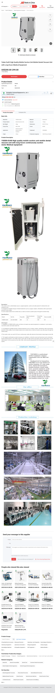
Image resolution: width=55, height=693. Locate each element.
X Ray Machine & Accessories (7, 642)
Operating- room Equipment (34, 642)
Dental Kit (5, 662)
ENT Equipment (31, 647)
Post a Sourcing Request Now (42, 559)
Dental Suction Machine (31, 676)
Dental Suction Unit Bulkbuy (32, 679)
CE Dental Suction (6, 679)
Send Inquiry (14, 76)
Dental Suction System (18, 679)
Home (2, 10)
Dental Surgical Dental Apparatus (27, 666)
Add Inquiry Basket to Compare (28, 55)
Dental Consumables (14, 662)
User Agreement (35, 687)
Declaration (42, 687)
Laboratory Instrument (19, 644)
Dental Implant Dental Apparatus (10, 666)
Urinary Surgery (44, 644)
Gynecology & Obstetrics (46, 642)
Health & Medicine (8, 10)
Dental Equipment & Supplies (19, 10)
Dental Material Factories (36, 672)
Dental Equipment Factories (9, 672)
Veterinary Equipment (6, 644)
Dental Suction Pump (44, 676)
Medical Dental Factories (8, 676)
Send (14, 559)
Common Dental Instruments (36, 662)
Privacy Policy (48, 687)
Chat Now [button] (41, 76)
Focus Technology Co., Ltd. (18, 687)
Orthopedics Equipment (19, 647)
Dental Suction (19, 676)
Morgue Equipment (32, 644)
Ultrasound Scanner (18, 642)
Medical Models (44, 647)
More (2, 682)
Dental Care (24, 662)
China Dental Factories (23, 672)
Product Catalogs (22, 639)
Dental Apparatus (30, 10)
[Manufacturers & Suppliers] (27, 2)
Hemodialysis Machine (6, 647)
